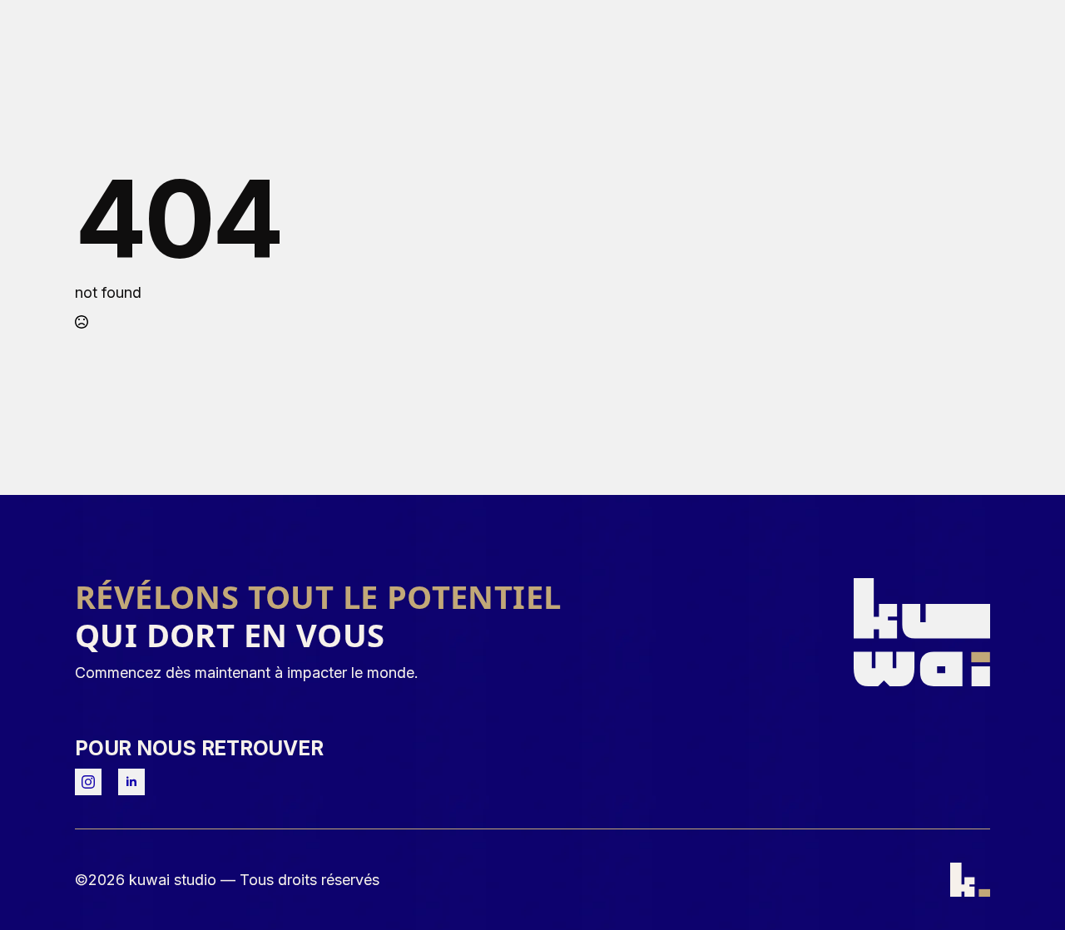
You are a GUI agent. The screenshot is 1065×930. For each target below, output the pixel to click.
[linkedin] (131, 782)
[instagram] (88, 782)
